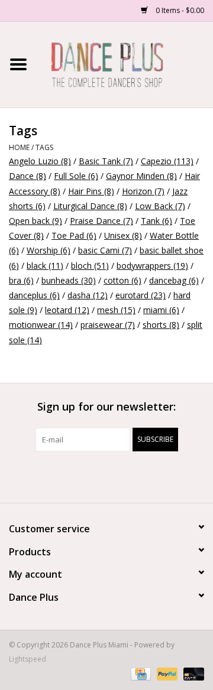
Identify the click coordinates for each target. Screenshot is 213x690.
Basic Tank (106, 161)
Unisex (123, 235)
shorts (161, 324)
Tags (44, 147)
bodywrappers (152, 265)
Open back (35, 220)
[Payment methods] (140, 674)
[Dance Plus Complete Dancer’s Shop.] (125, 63)
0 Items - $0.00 (179, 10)
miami (161, 309)
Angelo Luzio (40, 161)
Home (19, 147)
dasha (87, 295)
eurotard (140, 295)
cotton (122, 280)
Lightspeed (27, 659)
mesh (116, 309)
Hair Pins (91, 191)
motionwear (41, 324)
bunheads (68, 280)
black (45, 265)
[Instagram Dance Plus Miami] (117, 475)
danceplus (34, 295)
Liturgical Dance (90, 205)
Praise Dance (101, 220)
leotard (67, 309)
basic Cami (105, 250)
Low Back (160, 205)
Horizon (143, 191)
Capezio (167, 161)
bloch (90, 265)
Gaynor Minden (141, 175)
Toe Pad (73, 235)
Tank (156, 220)
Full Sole (76, 175)
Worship (48, 250)
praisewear (107, 324)
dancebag (174, 280)
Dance (27, 175)
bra (21, 280)
